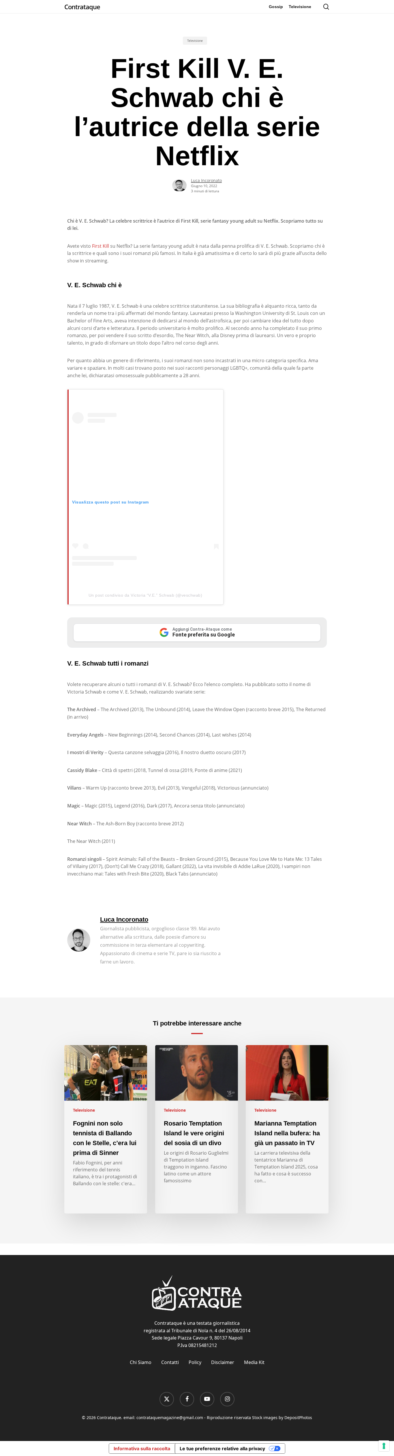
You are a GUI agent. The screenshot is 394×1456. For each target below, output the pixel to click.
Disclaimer (222, 1362)
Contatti (170, 1362)
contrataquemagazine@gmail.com (169, 1417)
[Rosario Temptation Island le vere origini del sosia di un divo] (196, 1129)
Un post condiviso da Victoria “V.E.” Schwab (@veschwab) (145, 595)
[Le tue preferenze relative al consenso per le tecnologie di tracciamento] (383, 1445)
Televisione (195, 41)
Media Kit (254, 1362)
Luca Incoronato (206, 180)
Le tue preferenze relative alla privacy (222, 1448)
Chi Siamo (140, 1362)
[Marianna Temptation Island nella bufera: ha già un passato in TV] (287, 1129)
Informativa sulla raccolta (142, 1448)
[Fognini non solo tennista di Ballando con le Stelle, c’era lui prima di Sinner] (105, 1129)
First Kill (100, 246)
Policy (195, 1362)
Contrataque (82, 6)
